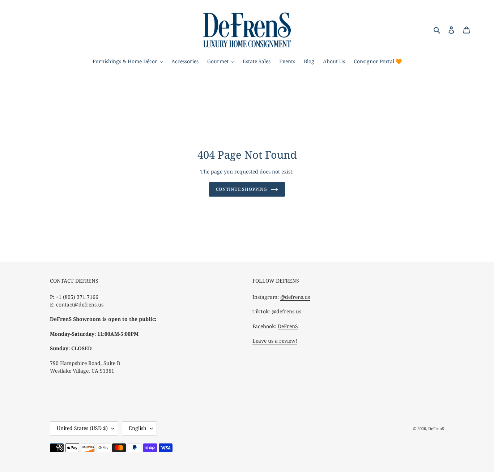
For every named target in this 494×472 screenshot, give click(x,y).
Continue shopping (241, 189)
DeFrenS (288, 326)
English (137, 428)
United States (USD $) (82, 428)
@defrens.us (295, 296)
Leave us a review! (274, 340)
